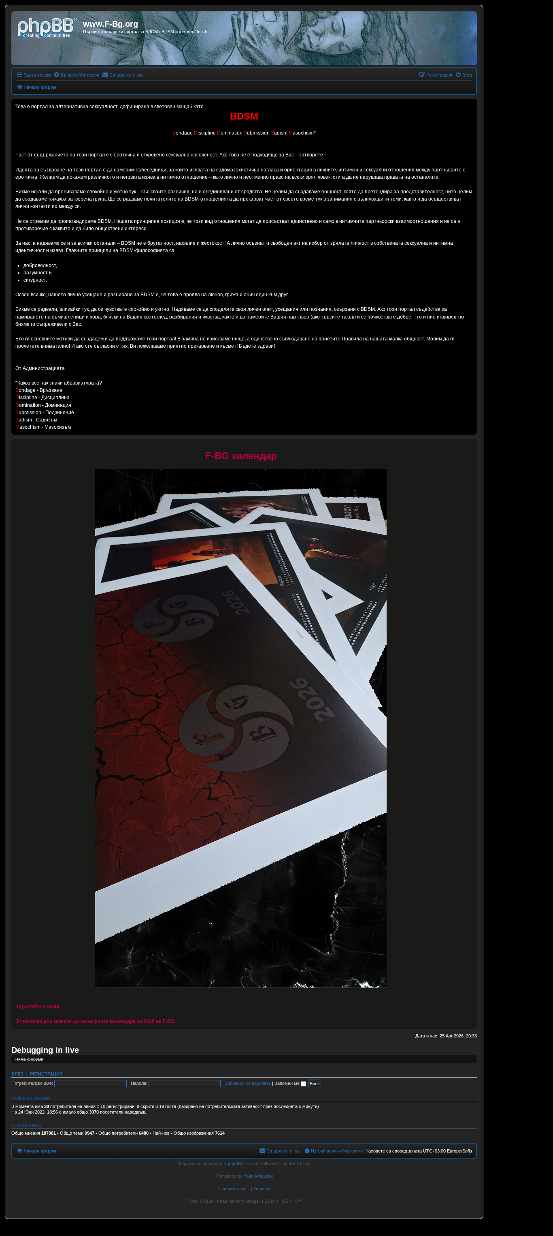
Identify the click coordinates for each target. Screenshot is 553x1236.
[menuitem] (76, 75)
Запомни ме (287, 1083)
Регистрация (46, 1073)
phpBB (234, 1163)
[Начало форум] (48, 26)
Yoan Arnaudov (258, 1176)
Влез (17, 1073)
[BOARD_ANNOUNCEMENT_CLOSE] (470, 445)
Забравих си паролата (248, 1083)
